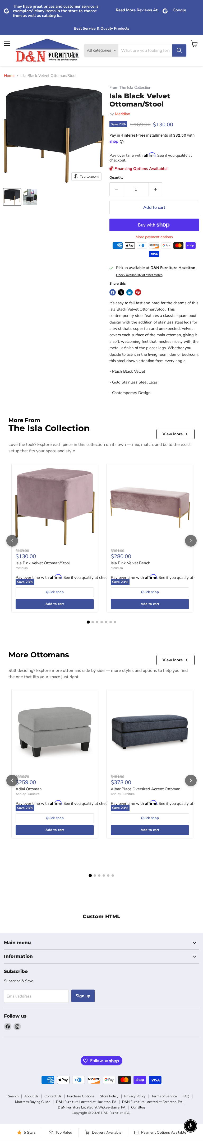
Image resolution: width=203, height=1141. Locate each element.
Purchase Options (80, 1096)
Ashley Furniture (27, 794)
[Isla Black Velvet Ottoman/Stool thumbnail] (12, 196)
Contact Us (52, 1096)
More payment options (154, 237)
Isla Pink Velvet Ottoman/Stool (43, 563)
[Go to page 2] (92, 622)
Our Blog (138, 1107)
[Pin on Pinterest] (138, 292)
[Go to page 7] (115, 622)
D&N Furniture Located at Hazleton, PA (86, 1102)
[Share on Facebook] (112, 292)
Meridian (122, 114)
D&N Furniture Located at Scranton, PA (152, 1102)
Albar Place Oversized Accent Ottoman (146, 789)
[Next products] (191, 541)
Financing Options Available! (140, 168)
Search (13, 1096)
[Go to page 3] (97, 622)
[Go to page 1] (88, 622)
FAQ (186, 1096)
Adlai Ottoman (29, 789)
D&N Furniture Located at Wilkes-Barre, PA (91, 1107)
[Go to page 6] (110, 622)
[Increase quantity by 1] (155, 189)
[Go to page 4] (101, 622)
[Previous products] (12, 541)
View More (173, 434)
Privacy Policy (135, 1096)
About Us (31, 1096)
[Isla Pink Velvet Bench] (150, 507)
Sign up (83, 996)
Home (9, 75)
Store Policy (109, 1096)
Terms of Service (164, 1096)
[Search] (179, 50)
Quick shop (55, 592)
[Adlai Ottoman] (55, 733)
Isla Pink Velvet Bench (130, 563)
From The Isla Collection (130, 87)
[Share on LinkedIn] (129, 292)
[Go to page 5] (106, 622)
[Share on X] (121, 292)
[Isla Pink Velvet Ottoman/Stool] (55, 507)
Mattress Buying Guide (32, 1102)
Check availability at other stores (139, 275)
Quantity (116, 178)
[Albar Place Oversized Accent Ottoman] (150, 733)
